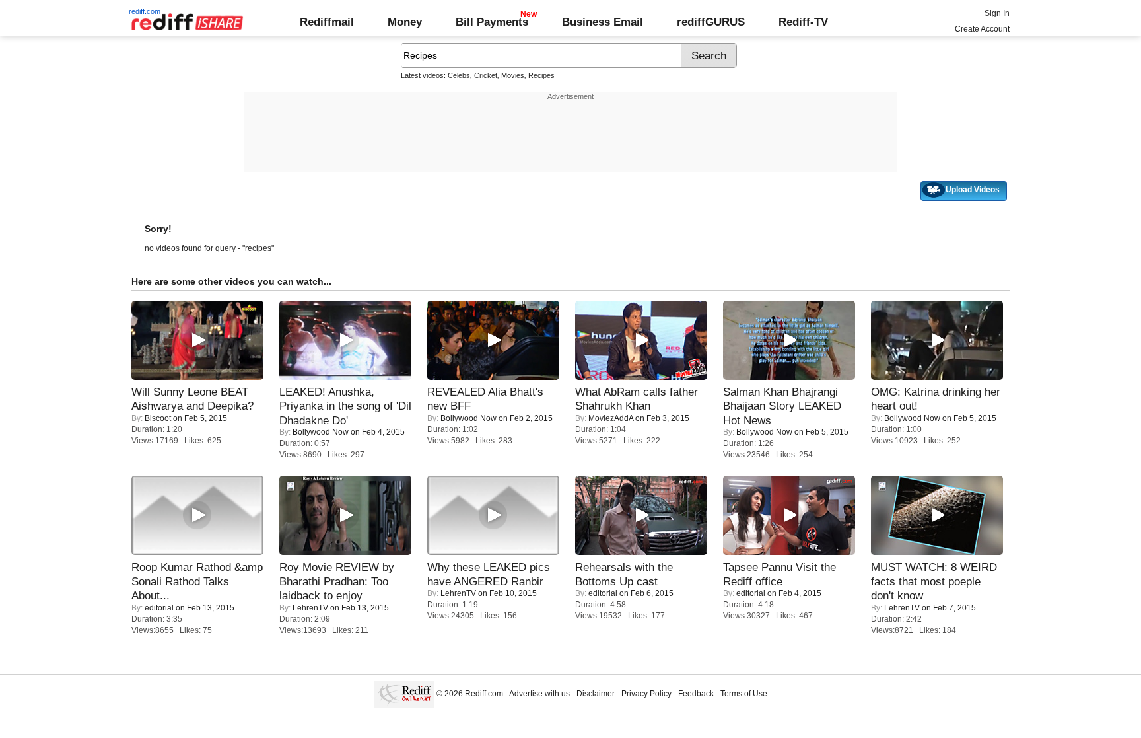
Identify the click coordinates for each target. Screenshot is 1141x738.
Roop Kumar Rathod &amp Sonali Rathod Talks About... (197, 581)
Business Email (602, 22)
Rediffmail (327, 22)
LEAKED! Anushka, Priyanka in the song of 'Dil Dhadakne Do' (345, 406)
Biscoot (158, 418)
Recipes (541, 75)
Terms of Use (743, 693)
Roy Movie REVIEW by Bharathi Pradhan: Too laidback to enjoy (336, 581)
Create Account (982, 29)
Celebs (459, 75)
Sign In (997, 13)
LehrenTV (310, 607)
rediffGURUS (711, 22)
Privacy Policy (646, 693)
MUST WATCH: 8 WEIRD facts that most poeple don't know (934, 581)
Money (405, 22)
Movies (512, 75)
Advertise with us (539, 693)
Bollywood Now (321, 432)
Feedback (696, 693)
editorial (159, 607)
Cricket (485, 75)
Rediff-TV (803, 22)
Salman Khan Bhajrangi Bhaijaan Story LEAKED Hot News (782, 406)
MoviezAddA (610, 418)
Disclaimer (595, 693)
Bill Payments (492, 22)
